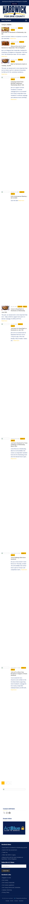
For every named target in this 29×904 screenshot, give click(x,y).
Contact (16, 900)
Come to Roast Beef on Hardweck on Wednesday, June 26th (13, 310)
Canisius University (7, 890)
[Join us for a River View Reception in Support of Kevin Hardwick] (5, 723)
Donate (7, 900)
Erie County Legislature (8, 885)
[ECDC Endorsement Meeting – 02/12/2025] (5, 247)
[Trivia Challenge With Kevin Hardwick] (5, 608)
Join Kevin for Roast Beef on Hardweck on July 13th (19, 329)
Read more (13, 38)
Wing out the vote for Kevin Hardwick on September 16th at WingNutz (13, 47)
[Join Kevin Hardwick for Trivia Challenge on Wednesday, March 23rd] (5, 494)
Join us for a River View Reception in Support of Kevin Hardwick (19, 673)
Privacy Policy (5, 892)
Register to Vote (6, 877)
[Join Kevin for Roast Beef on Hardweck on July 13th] (5, 379)
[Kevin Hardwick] (14, 12)
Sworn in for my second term (9, 850)
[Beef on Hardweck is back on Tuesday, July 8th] (5, 61)
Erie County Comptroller (8, 882)
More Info (14, 3)
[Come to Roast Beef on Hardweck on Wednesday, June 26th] (5, 308)
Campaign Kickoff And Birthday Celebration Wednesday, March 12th (17, 83)
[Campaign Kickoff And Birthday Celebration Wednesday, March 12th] (5, 133)
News (12, 29)
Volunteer (21, 900)
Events (20, 28)
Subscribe (5, 871)
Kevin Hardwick (6, 20)
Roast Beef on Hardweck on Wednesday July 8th (14, 847)
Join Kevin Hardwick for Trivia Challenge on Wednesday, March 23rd (19, 444)
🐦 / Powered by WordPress (20, 898)
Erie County (5, 880)
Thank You (5, 852)
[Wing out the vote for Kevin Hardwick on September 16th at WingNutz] (5, 43)
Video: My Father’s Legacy (9, 855)
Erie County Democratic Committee (11, 887)
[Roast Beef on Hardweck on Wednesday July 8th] (5, 29)
